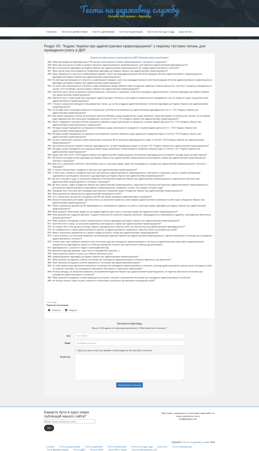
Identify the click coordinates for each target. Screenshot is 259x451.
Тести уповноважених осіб (144, 449)
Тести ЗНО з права (117, 449)
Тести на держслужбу (74, 31)
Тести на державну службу (129, 9)
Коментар (65, 356)
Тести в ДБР (79, 449)
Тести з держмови (103, 31)
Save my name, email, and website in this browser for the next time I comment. (115, 350)
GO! (49, 427)
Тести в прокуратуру (182, 446)
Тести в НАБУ (96, 449)
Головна (51, 31)
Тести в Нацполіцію (131, 31)
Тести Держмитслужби (57, 449)
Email (67, 343)
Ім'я (68, 335)
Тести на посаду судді (160, 31)
